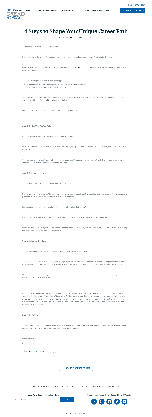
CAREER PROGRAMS (40, 386)
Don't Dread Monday (79, 413)
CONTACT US (113, 386)
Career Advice (97, 386)
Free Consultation (135, 5)
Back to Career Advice (77, 368)
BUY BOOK (83, 386)
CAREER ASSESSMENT (64, 386)
